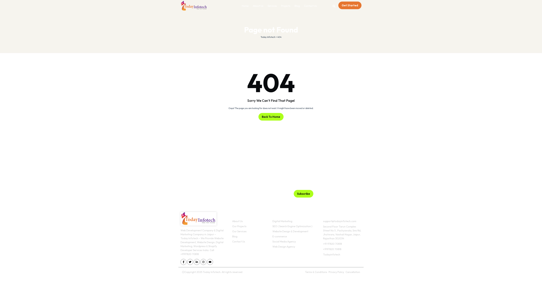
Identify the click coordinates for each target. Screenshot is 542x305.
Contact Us (310, 5)
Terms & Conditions (316, 272)
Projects (285, 5)
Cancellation (353, 272)
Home (245, 5)
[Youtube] (210, 262)
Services (272, 5)
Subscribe (303, 193)
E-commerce (279, 236)
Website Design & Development (290, 231)
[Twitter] (190, 262)
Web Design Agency (283, 246)
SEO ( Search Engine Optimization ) (292, 226)
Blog (297, 5)
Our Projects (239, 226)
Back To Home (271, 116)
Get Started (350, 5)
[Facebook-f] (183, 262)
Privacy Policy (336, 272)
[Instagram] (203, 262)
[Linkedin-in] (197, 262)
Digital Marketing (282, 221)
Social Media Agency (284, 241)
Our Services (239, 231)
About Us (258, 5)
